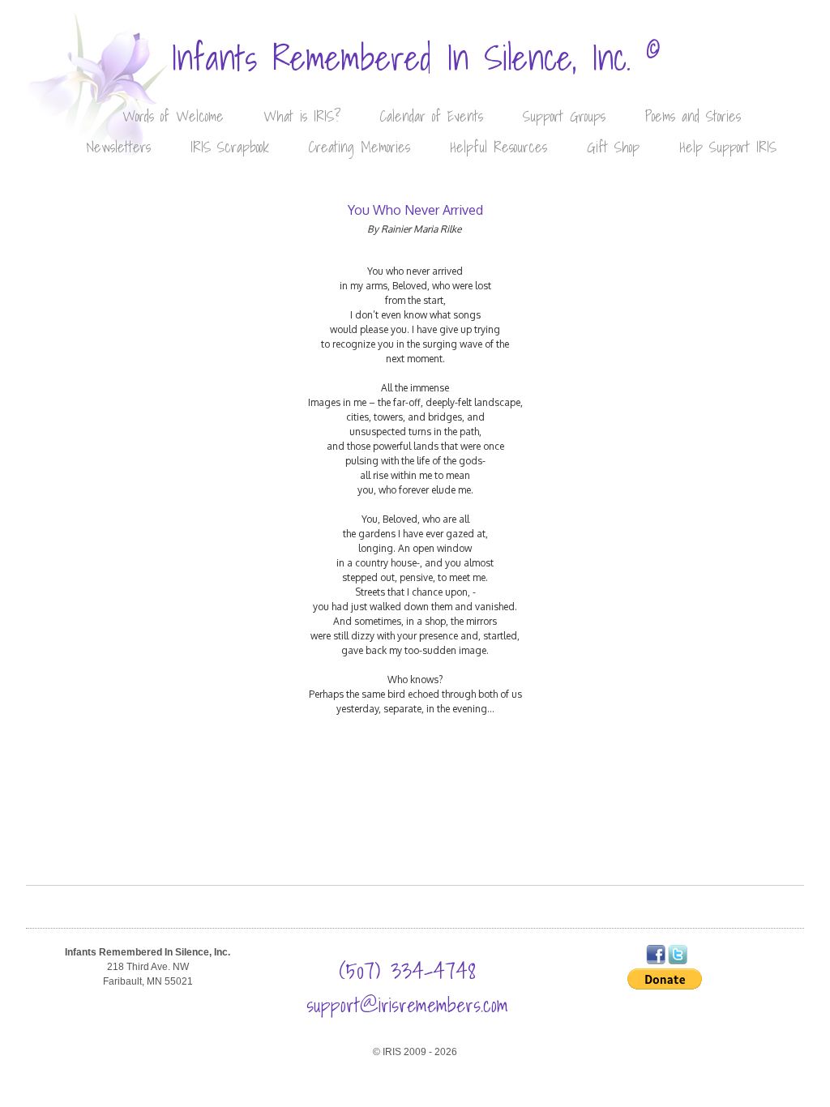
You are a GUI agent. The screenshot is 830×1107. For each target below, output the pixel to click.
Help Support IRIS (728, 147)
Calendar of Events (431, 116)
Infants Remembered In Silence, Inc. (415, 58)
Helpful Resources (498, 147)
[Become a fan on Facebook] (655, 961)
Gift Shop (613, 147)
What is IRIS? (301, 116)
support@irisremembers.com (407, 1004)
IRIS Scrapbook (229, 147)
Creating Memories (359, 147)
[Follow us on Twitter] (677, 961)
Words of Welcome (173, 116)
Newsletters (118, 147)
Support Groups (564, 116)
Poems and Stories (693, 116)
